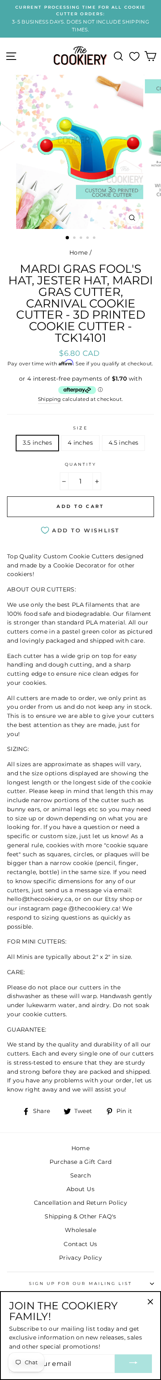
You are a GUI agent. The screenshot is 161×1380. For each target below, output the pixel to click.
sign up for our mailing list (81, 1283)
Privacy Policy (80, 1257)
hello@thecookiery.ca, (40, 899)
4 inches (80, 442)
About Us (80, 1189)
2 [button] (75, 238)
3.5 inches (37, 442)
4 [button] (88, 238)
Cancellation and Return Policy (80, 1202)
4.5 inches (123, 442)
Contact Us (80, 1244)
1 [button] (68, 238)
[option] (80, 18)
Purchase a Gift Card (81, 1161)
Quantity (80, 464)
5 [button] (95, 238)
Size (80, 428)
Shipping (49, 399)
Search (80, 1175)
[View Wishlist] (134, 56)
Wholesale (80, 1230)
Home (78, 252)
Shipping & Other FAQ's (80, 1216)
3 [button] (82, 238)
